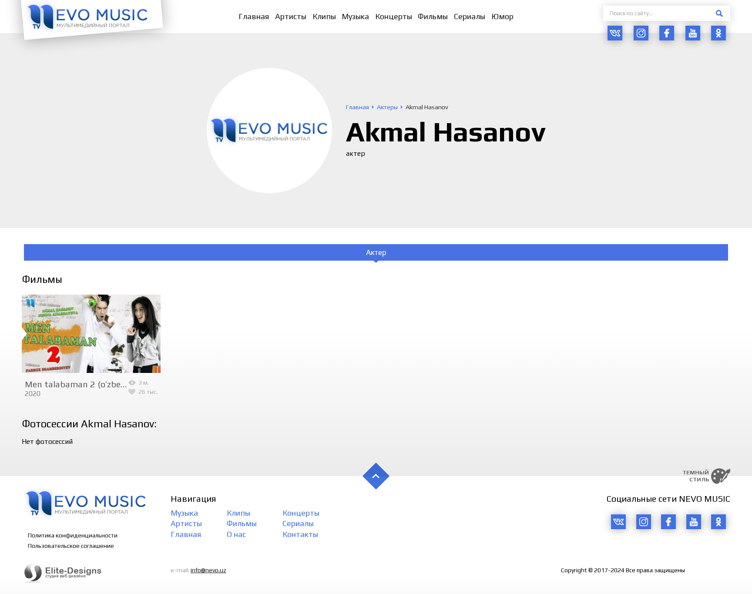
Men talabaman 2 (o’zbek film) (85, 384)
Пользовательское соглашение (71, 545)
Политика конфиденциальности (73, 535)
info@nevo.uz (208, 570)
